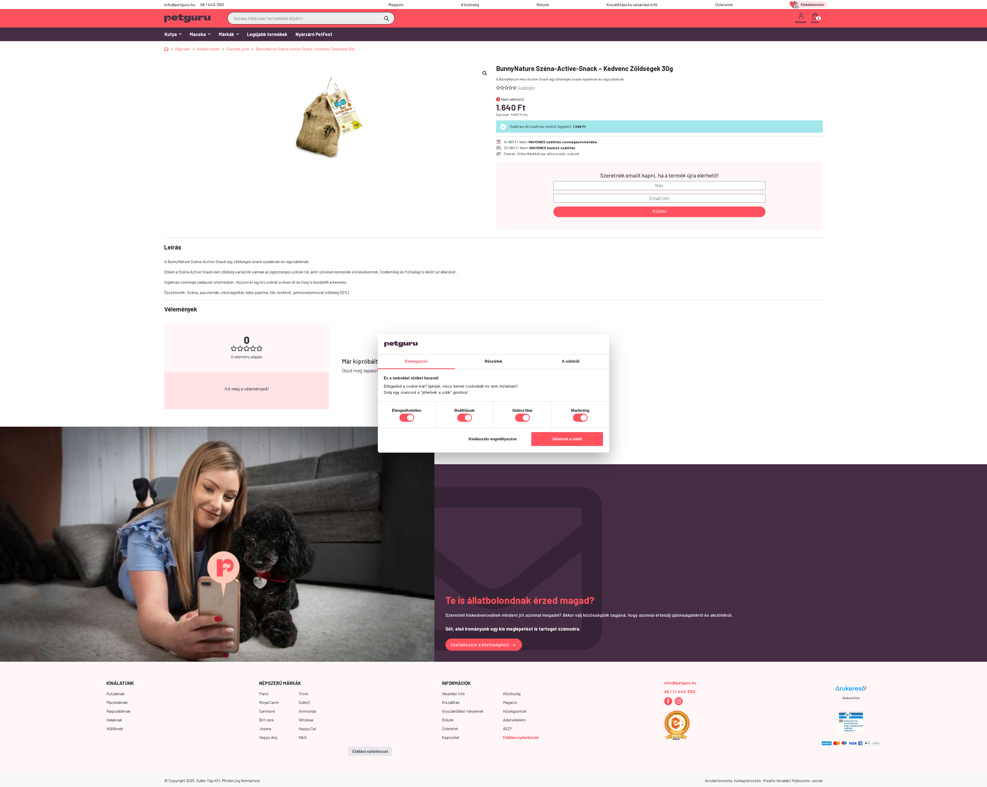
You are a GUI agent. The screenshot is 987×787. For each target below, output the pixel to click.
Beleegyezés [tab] (416, 361)
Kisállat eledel (208, 49)
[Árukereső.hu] (851, 690)
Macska (198, 34)
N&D (303, 737)
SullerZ (304, 702)
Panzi (264, 693)
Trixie (303, 693)
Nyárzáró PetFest (314, 34)
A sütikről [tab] (570, 361)
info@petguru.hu (179, 4)
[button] (484, 73)
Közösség (470, 4)
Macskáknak (117, 702)
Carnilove (267, 711)
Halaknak (114, 719)
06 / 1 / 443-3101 (679, 691)
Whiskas (306, 719)
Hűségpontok (515, 711)
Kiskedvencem (809, 4)
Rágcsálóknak (118, 711)
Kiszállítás (451, 702)
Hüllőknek (114, 728)
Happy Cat (307, 728)
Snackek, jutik (237, 49)
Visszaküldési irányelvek (462, 711)
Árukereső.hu (851, 698)
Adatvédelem (514, 719)
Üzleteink (724, 4)
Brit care (266, 719)
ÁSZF (507, 728)
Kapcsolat (451, 737)
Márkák (226, 34)
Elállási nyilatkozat (521, 737)
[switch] (464, 418)
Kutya (170, 34)
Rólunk (543, 4)
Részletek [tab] (493, 361)
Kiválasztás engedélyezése (493, 439)
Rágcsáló (182, 49)
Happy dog (268, 737)
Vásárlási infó (453, 693)
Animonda (307, 711)
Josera (265, 728)
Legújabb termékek (267, 34)
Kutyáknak (115, 693)
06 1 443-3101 (212, 4)
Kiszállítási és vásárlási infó (632, 4)
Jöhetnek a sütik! (567, 439)
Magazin (396, 4)
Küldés (659, 211)
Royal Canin (269, 702)
